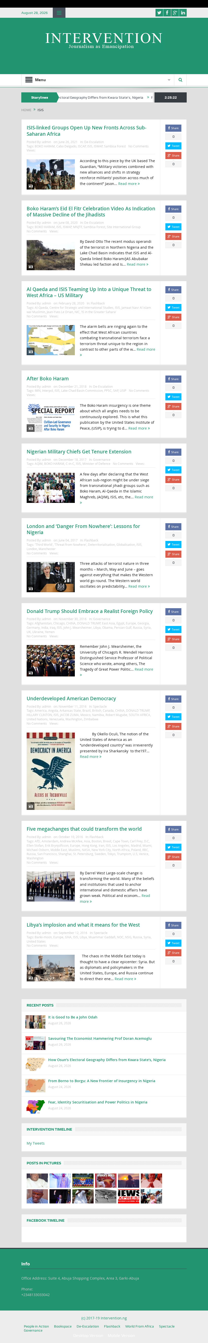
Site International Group (124, 227)
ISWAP (98, 146)
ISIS (89, 146)
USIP (123, 390)
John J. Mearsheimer (77, 627)
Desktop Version (88, 1335)
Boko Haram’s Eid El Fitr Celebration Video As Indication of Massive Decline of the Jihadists (91, 211)
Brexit (107, 841)
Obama (107, 627)
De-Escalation (94, 142)
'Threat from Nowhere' (70, 544)
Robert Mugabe (116, 715)
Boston (96, 841)
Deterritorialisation (101, 544)
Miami (147, 845)
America (41, 710)
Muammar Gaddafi (102, 937)
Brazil (86, 710)
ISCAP (82, 146)
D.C (146, 841)
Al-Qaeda (41, 307)
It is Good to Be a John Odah (72, 1017)
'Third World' (44, 544)
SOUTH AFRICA (139, 715)
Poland (136, 850)
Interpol (47, 390)
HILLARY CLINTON (39, 715)
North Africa (121, 850)
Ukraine (37, 632)
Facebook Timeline (45, 1220)
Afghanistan (43, 623)
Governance (101, 459)
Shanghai (65, 854)
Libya (97, 627)
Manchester (47, 549)
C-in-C (70, 464)
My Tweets (36, 1143)
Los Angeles (120, 845)
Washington (73, 719)
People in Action (36, 1326)
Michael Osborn (38, 850)
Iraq (52, 627)
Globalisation (125, 544)
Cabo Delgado (66, 146)
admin (46, 142)
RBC (145, 850)
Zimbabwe (91, 719)
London (32, 549)
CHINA (71, 623)
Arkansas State (70, 710)
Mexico (85, 715)
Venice (143, 854)
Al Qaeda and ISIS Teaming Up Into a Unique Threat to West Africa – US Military (89, 292)
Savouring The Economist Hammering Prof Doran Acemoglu (100, 1038)
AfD (37, 841)
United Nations (37, 719)
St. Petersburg (83, 854)
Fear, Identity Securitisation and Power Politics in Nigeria (97, 1102)
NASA (86, 850)
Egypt (120, 623)
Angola (53, 710)
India (44, 627)
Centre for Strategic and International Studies (81, 307)
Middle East (58, 850)
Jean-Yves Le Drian (60, 312)
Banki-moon (43, 937)
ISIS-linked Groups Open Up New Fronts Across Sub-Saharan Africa (86, 130)
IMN (38, 390)
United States (36, 941)
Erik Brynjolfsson (56, 845)
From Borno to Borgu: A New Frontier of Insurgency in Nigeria (101, 1080)
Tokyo (111, 854)
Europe (131, 623)
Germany (33, 627)
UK (29, 632)
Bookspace (63, 1326)
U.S (135, 854)
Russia (137, 627)
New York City (101, 850)
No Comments (138, 146)
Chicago (59, 623)
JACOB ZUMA (69, 715)
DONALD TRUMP (88, 623)
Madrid (136, 845)
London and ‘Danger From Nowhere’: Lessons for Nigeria (83, 529)
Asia (87, 841)
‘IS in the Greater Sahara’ (98, 312)
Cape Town (120, 841)
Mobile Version (121, 1335)
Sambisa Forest (115, 146)
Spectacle (100, 706)
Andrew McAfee (71, 841)
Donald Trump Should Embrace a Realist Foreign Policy (90, 611)
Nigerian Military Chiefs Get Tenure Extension (79, 451)
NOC (120, 937)
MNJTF (77, 227)
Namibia (98, 715)
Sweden (100, 854)
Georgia (143, 623)
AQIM (39, 464)
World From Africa (139, 1326)
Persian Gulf (122, 627)
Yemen (50, 632)
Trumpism (124, 854)
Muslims (74, 850)
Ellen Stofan (35, 845)
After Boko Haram (48, 378)
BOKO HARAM (45, 146)
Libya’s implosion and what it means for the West (83, 925)
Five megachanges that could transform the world (84, 829)
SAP (115, 390)
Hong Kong (89, 845)
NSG (128, 937)
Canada (108, 710)
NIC (77, 312)
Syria (147, 627)
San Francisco (47, 854)
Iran (101, 845)
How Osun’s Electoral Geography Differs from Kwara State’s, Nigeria (64, 97)
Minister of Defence (96, 464)
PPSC (108, 390)
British (96, 710)
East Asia (108, 623)
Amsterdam (50, 841)
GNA (68, 937)
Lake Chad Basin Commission (82, 390)
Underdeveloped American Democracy (71, 698)
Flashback (98, 303)
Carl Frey (136, 841)
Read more (128, 183)
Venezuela (56, 719)
